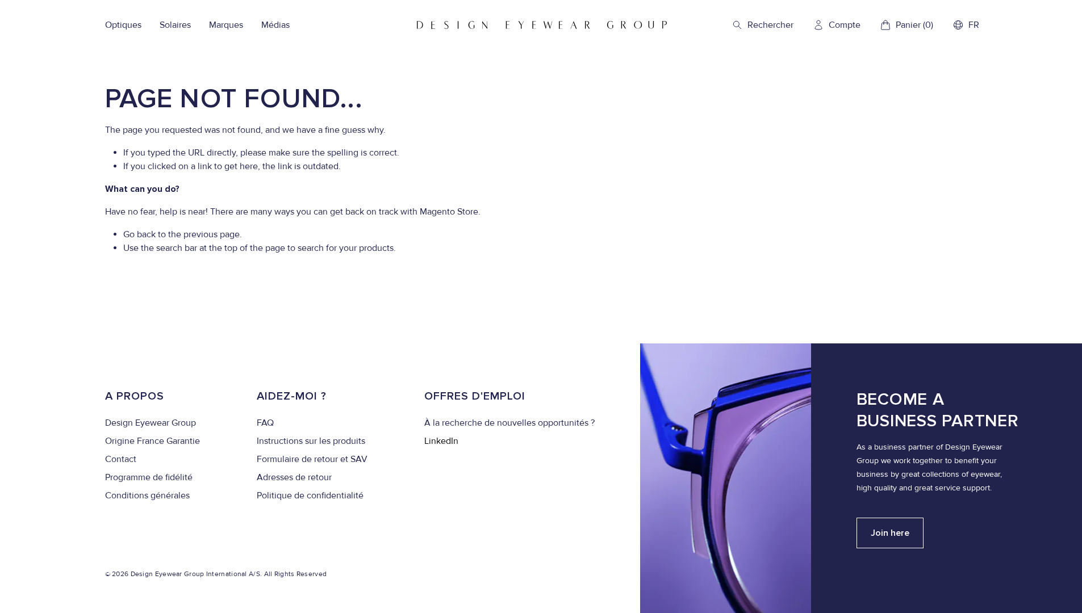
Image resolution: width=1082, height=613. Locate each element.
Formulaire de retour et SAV (312, 459)
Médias (275, 25)
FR (973, 25)
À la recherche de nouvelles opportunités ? (509, 423)
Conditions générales (147, 495)
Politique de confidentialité (310, 495)
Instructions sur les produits (311, 441)
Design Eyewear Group (150, 423)
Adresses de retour (294, 477)
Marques (226, 25)
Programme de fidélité (149, 477)
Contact (120, 459)
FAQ (265, 423)
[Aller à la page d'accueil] (542, 25)
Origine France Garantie (152, 441)
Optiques (123, 25)
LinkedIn (441, 441)
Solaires (175, 25)
